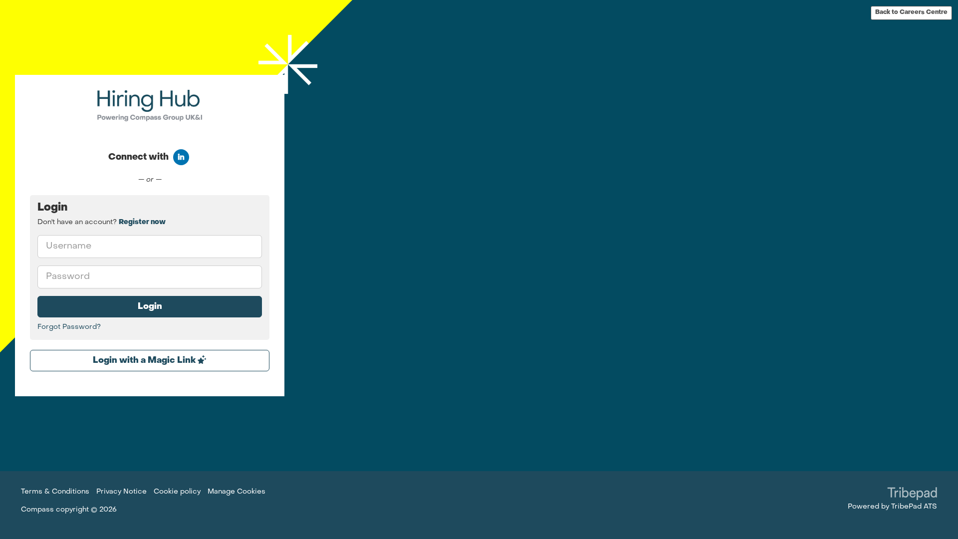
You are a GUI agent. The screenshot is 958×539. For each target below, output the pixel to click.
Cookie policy (177, 492)
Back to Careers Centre (911, 12)
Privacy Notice (121, 492)
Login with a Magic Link (145, 360)
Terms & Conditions (55, 492)
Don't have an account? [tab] (101, 222)
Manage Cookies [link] (236, 492)
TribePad (912, 494)
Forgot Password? (69, 327)
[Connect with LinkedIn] (181, 157)
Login (150, 306)
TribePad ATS (914, 507)
